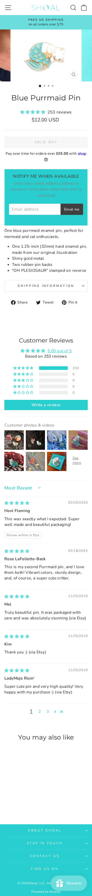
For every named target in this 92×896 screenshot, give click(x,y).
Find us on (45, 869)
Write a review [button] (46, 405)
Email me (71, 209)
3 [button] (48, 711)
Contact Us (45, 856)
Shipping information (46, 286)
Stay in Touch (45, 843)
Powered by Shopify (46, 892)
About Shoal (45, 830)
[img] (16, 503)
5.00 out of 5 (60, 351)
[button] (33, 112)
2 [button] (39, 711)
